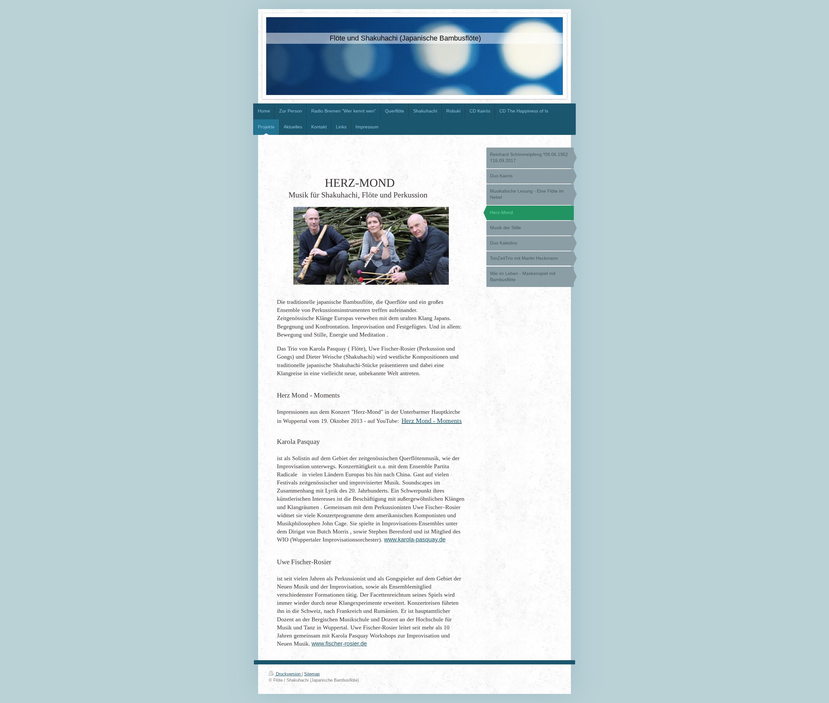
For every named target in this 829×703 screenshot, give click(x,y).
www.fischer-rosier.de (339, 643)
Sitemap (312, 674)
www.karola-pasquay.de (415, 539)
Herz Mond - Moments (432, 420)
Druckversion (288, 674)
